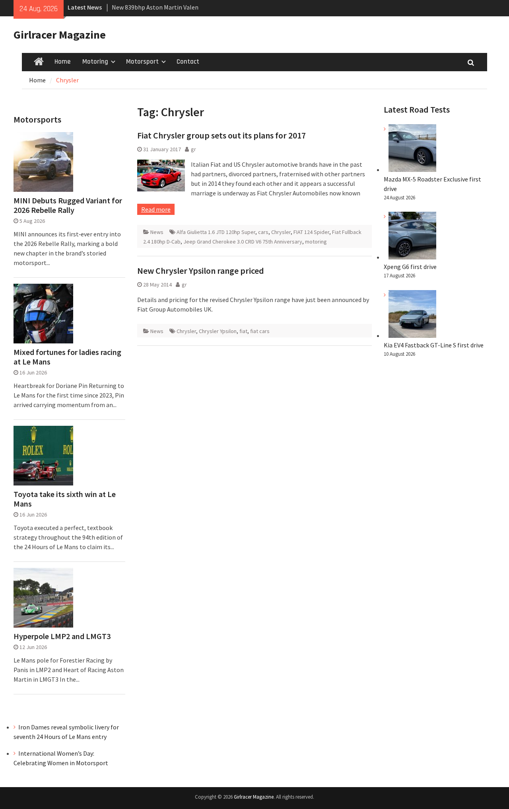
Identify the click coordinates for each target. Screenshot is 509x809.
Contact (188, 61)
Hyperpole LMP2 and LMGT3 (62, 636)
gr (193, 149)
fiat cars (260, 331)
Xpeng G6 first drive (410, 267)
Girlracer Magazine (60, 34)
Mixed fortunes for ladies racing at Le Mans (67, 356)
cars (263, 232)
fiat (243, 331)
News (156, 232)
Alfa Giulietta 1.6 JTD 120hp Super (216, 232)
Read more (156, 209)
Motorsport (142, 61)
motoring (316, 241)
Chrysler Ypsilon (218, 331)
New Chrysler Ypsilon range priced (200, 270)
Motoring (95, 61)
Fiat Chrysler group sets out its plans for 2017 (221, 135)
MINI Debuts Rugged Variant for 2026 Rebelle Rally (68, 205)
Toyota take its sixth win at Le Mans (65, 499)
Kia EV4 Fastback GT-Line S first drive (434, 345)
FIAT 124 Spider (311, 232)
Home (62, 61)
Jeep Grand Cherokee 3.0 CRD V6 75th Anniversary (242, 241)
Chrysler (281, 232)
